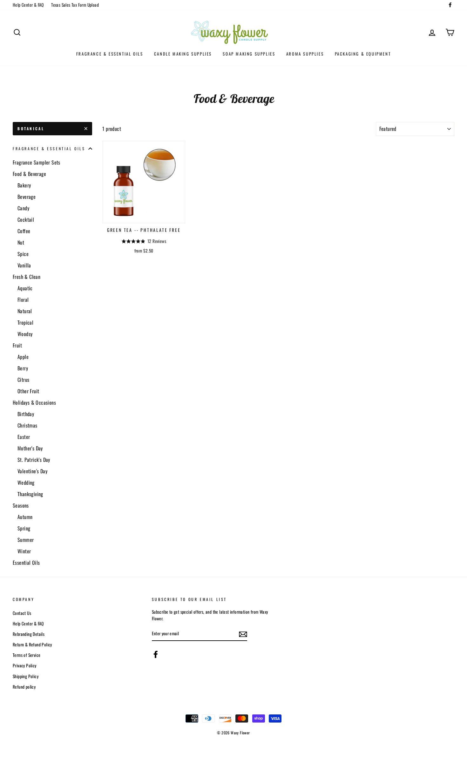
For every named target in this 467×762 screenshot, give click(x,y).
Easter (23, 437)
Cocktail (25, 219)
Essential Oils (26, 562)
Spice (23, 254)
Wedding (26, 482)
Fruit (17, 345)
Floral (23, 299)
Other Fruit (28, 391)
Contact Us (22, 613)
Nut (20, 242)
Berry (22, 368)
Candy (23, 208)
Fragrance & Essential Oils (109, 54)
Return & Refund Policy (32, 644)
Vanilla (24, 265)
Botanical (30, 128)
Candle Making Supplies (183, 54)
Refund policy (24, 687)
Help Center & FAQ (28, 5)
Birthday (25, 414)
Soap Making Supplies (249, 54)
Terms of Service (26, 655)
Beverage (26, 196)
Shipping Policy (25, 676)
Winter (24, 551)
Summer (25, 539)
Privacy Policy (25, 665)
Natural (24, 311)
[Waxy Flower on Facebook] (155, 654)
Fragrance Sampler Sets (36, 162)
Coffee (23, 231)
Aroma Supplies (305, 54)
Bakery (24, 185)
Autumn (24, 517)
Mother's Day (30, 448)
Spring (23, 528)
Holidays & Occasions (34, 402)
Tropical (25, 322)
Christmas (27, 425)
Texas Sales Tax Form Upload (75, 5)
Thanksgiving (30, 494)
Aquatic (25, 288)
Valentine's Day (32, 471)
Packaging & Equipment (363, 54)
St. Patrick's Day (33, 459)
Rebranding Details (28, 634)
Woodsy (24, 334)
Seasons (21, 505)
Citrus (23, 379)
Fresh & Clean (26, 276)
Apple (23, 357)
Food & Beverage (29, 174)
